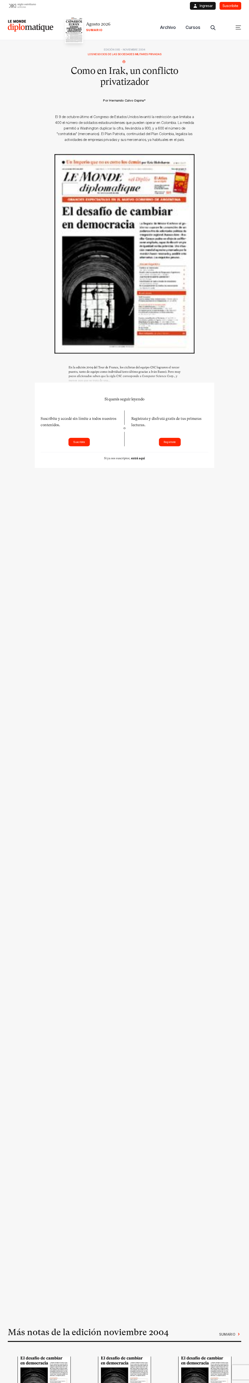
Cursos (193, 27)
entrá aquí (138, 458)
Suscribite (79, 441)
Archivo (168, 27)
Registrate (170, 441)
